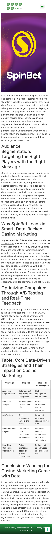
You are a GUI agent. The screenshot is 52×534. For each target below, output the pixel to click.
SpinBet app (7, 243)
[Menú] (42, 7)
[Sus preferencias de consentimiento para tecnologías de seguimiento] (47, 529)
